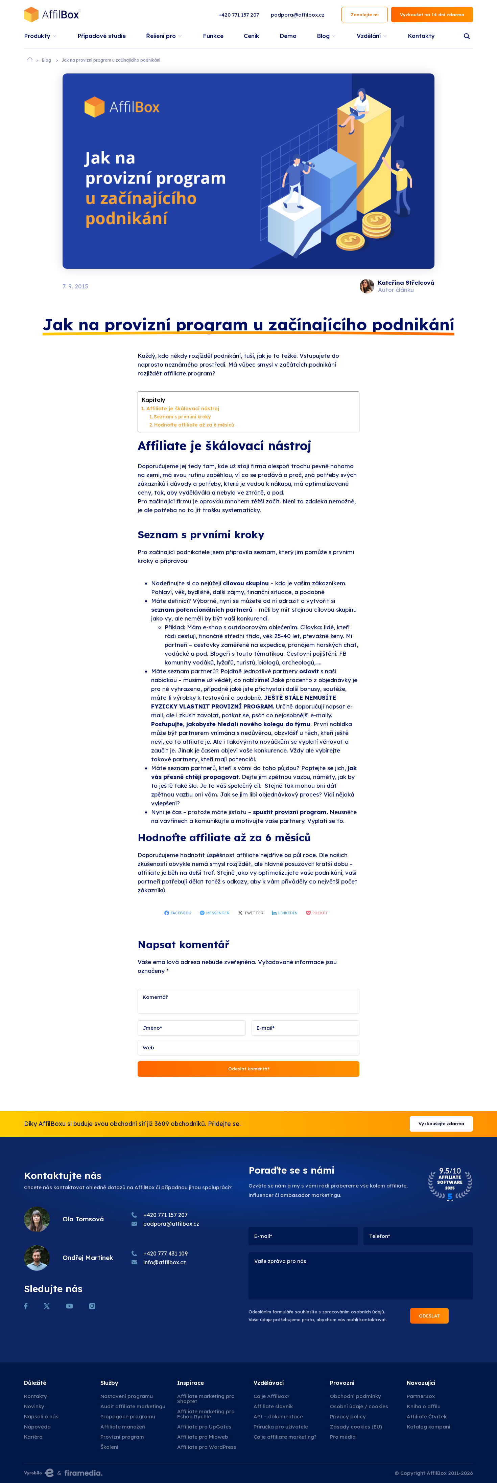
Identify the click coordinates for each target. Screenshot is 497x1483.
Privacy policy (348, 1416)
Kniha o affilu (424, 1406)
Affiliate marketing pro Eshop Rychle (206, 1414)
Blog (46, 60)
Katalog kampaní (428, 1426)
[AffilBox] (52, 14)
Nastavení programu (126, 1396)
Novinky (34, 1406)
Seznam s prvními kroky (182, 416)
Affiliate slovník (273, 1406)
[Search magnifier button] (467, 36)
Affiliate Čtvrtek (427, 1416)
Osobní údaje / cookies (359, 1406)
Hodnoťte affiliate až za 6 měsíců (194, 425)
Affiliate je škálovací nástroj (182, 408)
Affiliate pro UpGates (204, 1426)
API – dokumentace (278, 1416)
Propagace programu (127, 1416)
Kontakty (35, 1396)
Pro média (343, 1437)
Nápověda (37, 1426)
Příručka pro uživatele (281, 1426)
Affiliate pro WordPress (206, 1447)
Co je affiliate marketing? (285, 1437)
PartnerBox (421, 1396)
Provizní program (122, 1437)
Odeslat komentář (248, 1068)
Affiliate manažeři (122, 1426)
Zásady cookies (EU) (356, 1426)
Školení (109, 1447)
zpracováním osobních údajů (353, 1311)
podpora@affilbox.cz (298, 15)
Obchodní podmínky (355, 1396)
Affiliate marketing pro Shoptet (206, 1398)
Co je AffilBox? (271, 1396)
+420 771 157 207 (238, 15)
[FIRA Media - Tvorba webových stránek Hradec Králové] (83, 1473)
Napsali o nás (41, 1416)
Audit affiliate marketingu (132, 1406)
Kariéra (33, 1437)
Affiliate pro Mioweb (202, 1437)
